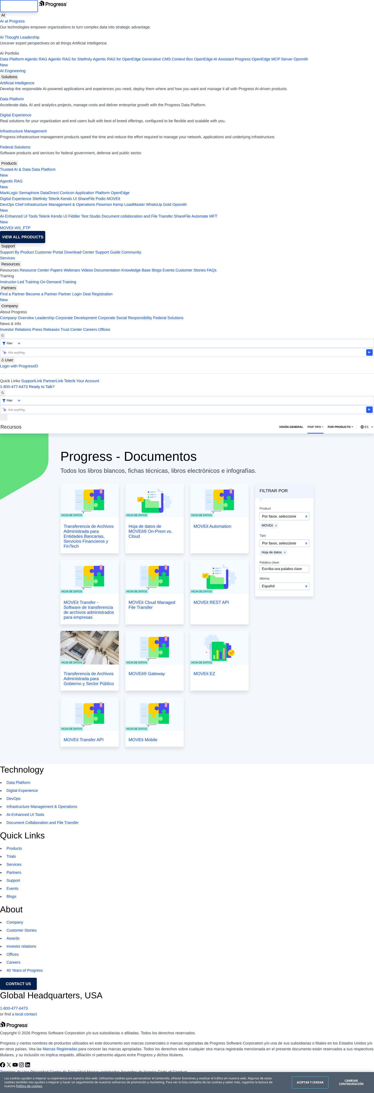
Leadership (44, 318)
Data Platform (12, 59)
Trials (11, 856)
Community (131, 252)
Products (9, 163)
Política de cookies (29, 1086)
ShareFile (86, 199)
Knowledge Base (136, 270)
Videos (87, 270)
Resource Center (34, 270)
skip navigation (19, 6)
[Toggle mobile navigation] (3, 417)
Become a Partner (41, 294)
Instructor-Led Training (19, 282)
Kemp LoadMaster (129, 204)
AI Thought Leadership (19, 37)
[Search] (2, 336)
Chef (19, 204)
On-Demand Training (58, 282)
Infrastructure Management (23, 131)
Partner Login (70, 294)
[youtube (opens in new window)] (16, 1066)
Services (7, 258)
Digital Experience (15, 115)
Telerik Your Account (81, 381)
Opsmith (154, 62)
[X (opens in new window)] (9, 1066)
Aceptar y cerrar (310, 1082)
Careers (90, 329)
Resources (10, 264)
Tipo (263, 536)
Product (265, 508)
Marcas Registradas (60, 1049)
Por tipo (314, 427)
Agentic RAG (36, 59)
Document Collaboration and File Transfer (42, 822)
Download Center (79, 252)
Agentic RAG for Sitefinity (70, 59)
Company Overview (17, 318)
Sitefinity (39, 199)
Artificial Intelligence (17, 83)
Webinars (72, 270)
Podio (101, 199)
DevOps (7, 204)
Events (168, 270)
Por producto (339, 427)
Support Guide (107, 252)
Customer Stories (191, 270)
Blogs (156, 270)
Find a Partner (12, 294)
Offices (104, 329)
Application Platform (92, 193)
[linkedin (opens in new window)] (27, 1066)
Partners (8, 288)
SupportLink (31, 381)
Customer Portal (49, 252)
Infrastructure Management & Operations (59, 204)
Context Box (182, 59)
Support (8, 246)
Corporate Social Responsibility (125, 318)
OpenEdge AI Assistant (214, 59)
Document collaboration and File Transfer (137, 216)
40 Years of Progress (24, 970)
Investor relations (21, 946)
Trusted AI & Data (15, 169)
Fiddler (74, 216)
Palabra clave (269, 562)
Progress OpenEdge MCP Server (264, 59)
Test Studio (90, 216)
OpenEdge (120, 193)
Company (9, 306)
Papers (56, 270)
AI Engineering (13, 71)
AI (3, 15)
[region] (187, 1082)
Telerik (54, 199)
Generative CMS (156, 59)
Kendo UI (69, 199)
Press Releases (46, 329)
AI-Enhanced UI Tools (19, 216)
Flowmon (104, 204)
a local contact (24, 1014)
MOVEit (113, 199)
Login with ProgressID (19, 366)
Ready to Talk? (42, 387)
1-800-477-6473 (14, 387)
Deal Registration (56, 297)
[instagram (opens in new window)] (22, 1066)
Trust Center (71, 329)
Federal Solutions (15, 147)
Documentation (107, 270)
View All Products (22, 237)
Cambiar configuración (351, 1082)
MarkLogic (9, 193)
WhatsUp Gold (158, 204)
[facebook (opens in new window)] (3, 1066)
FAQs (211, 270)
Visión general (291, 427)
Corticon (67, 193)
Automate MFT (108, 219)
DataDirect (49, 193)
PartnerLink (53, 381)
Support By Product (17, 252)
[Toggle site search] (2, 393)
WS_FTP (22, 228)
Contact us (18, 984)
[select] (284, 586)
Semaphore (29, 193)
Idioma (264, 578)
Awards (12, 938)
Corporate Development (76, 318)
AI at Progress (12, 21)
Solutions (9, 77)
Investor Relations (15, 329)
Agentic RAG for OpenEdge (117, 59)
